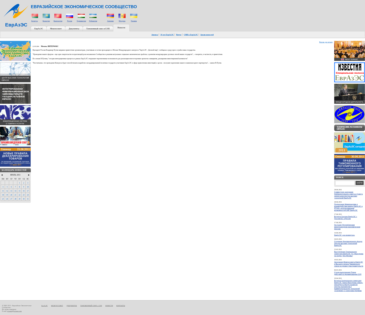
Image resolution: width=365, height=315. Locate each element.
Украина (134, 21)
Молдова (122, 21)
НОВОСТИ (109, 306)
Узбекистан (93, 21)
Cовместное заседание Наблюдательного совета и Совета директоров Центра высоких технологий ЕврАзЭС (348, 195)
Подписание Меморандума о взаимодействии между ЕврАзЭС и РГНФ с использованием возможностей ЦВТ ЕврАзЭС (348, 207)
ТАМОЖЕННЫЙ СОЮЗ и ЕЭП (91, 306)
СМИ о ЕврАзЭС (191, 35)
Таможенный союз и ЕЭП (98, 29)
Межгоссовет (56, 29)
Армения (110, 21)
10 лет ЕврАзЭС (167, 35)
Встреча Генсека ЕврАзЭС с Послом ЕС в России (345, 218)
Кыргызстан (58, 21)
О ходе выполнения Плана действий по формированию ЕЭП (347, 273)
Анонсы (154, 35)
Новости (121, 28)
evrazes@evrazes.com (14, 311)
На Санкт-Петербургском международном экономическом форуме (347, 227)
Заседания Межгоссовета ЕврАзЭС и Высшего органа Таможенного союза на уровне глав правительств (348, 264)
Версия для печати (325, 42)
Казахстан (46, 21)
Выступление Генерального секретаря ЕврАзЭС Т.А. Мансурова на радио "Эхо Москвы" (348, 254)
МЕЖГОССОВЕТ (57, 306)
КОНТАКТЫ (120, 306)
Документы (74, 29)
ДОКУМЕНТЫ (71, 306)
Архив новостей (207, 35)
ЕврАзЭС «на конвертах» (344, 235)
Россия (69, 21)
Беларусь (34, 21)
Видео (178, 35)
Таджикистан (81, 21)
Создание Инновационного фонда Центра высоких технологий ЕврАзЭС (348, 244)
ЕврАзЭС (38, 29)
